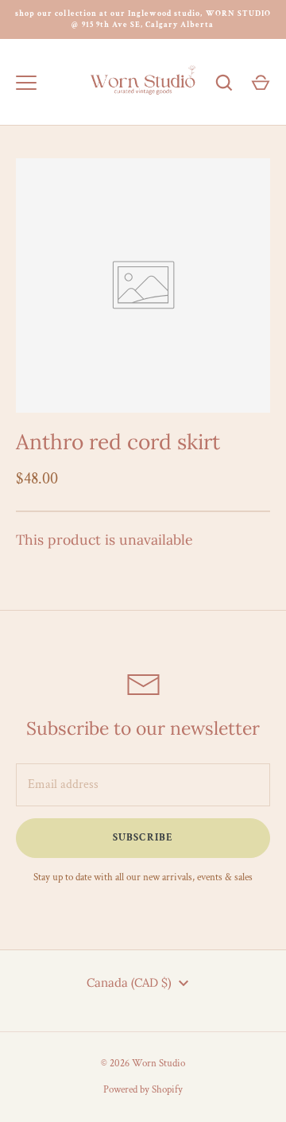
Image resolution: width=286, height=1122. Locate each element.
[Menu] (26, 82)
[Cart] (260, 82)
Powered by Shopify (143, 1090)
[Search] (224, 82)
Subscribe (142, 837)
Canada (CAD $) (129, 982)
